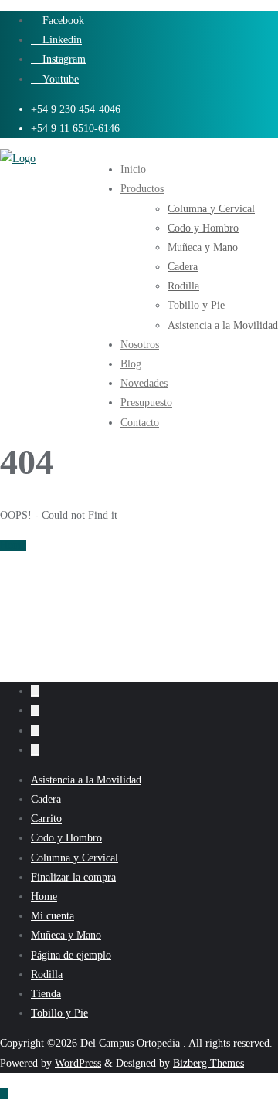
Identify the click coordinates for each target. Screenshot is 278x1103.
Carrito (46, 818)
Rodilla (47, 974)
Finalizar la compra (73, 877)
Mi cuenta (52, 916)
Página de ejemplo (71, 955)
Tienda (46, 994)
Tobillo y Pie (59, 1013)
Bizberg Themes (208, 1063)
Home (13, 545)
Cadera (46, 799)
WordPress (78, 1063)
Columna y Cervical (74, 858)
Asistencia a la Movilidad (86, 780)
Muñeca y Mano (66, 935)
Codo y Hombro (66, 838)
